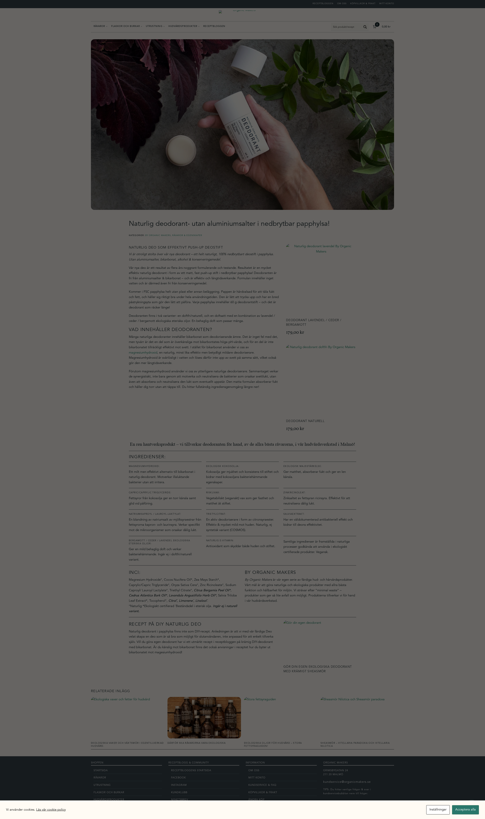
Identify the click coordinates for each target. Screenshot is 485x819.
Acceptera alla (465, 809)
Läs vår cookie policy (51, 809)
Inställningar (438, 809)
